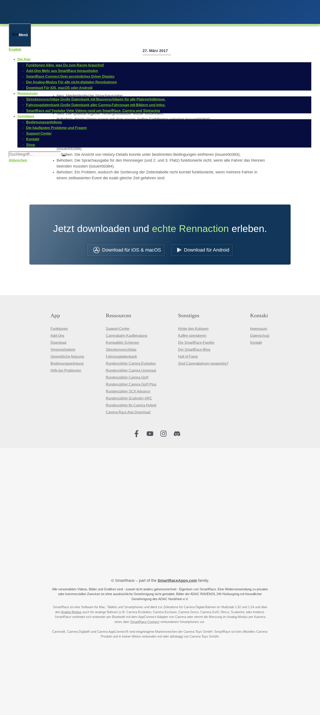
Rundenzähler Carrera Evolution (131, 363)
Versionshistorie (63, 349)
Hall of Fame (188, 356)
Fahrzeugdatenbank (121, 356)
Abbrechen (18, 160)
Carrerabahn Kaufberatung (126, 335)
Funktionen (59, 329)
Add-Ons (57, 335)
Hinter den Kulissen (193, 329)
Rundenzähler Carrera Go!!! (127, 377)
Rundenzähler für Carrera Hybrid (131, 405)
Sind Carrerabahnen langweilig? (203, 363)
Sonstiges (25, 116)
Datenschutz (259, 335)
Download (58, 342)
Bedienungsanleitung (67, 363)
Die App (23, 59)
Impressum (258, 329)
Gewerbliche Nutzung (67, 356)
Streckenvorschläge (121, 349)
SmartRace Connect (144, 622)
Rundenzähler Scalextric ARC (129, 398)
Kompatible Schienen (122, 342)
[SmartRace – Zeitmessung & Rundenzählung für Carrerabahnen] (65, 20)
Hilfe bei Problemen (66, 370)
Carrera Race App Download (128, 412)
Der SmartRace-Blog (194, 349)
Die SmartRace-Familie (196, 342)
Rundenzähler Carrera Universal (131, 370)
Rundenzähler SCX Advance (128, 391)
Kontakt (256, 342)
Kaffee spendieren (192, 335)
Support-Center (118, 329)
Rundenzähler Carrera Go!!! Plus (131, 384)
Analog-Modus (71, 612)
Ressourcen (27, 93)
